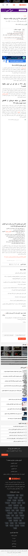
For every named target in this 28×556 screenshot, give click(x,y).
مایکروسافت (9, 518)
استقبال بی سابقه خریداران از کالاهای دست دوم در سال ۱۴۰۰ (13, 35)
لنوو (22, 518)
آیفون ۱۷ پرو (20, 500)
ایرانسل (10, 505)
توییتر (13, 510)
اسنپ (24, 503)
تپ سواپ (8, 510)
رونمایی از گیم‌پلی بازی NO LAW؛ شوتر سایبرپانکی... (13, 381)
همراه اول (16, 520)
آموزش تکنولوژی (14, 463)
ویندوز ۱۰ (22, 525)
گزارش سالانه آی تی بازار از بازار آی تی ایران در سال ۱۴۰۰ (15, 257)
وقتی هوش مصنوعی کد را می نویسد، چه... (14, 418)
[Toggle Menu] (14, 5)
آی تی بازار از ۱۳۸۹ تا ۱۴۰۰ (18, 32)
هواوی (10, 520)
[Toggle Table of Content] (22, 30)
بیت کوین (22, 510)
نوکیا (20, 520)
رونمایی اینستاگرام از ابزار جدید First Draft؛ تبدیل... (12, 386)
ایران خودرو (16, 505)
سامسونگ (22, 515)
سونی (19, 112)
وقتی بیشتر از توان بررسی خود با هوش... (15, 399)
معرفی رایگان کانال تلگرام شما (18, 426)
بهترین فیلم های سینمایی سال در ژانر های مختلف (18, 363)
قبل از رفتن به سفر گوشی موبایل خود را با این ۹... (17, 356)
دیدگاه (24, 322)
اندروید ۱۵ (14, 503)
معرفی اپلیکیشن (14, 471)
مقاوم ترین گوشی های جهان (20, 273)
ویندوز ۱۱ (17, 525)
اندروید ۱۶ (8, 503)
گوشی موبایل (8, 231)
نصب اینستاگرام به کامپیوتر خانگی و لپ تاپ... (15, 429)
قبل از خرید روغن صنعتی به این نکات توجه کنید (17, 293)
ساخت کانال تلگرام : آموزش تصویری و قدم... (15, 432)
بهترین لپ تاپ (9, 508)
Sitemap (14, 546)
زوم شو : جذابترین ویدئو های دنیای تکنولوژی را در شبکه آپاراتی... (15, 361)
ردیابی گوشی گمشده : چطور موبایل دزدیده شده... (14, 438)
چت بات (11, 525)
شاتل (13, 515)
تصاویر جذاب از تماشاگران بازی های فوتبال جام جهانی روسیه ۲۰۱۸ (15, 358)
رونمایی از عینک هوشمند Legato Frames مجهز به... (12, 371)
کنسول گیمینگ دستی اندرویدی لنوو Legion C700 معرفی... (11, 390)
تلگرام (17, 510)
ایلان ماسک (22, 508)
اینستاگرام (16, 508)
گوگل (7, 525)
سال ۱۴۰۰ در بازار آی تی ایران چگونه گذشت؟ (15, 33)
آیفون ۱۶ (15, 498)
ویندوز (7, 523)
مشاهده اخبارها (4, 454)
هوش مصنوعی (5, 94)
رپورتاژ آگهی (14, 544)
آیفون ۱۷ (10, 498)
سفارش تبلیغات (14, 535)
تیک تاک (21, 513)
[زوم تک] (23, 5)
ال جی (19, 503)
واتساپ (11, 523)
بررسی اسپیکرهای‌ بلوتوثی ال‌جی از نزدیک (18, 300)
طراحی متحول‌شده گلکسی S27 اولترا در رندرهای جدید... (12, 376)
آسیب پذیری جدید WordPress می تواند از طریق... (13, 413)
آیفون (21, 498)
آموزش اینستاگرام (10, 495)
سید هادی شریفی (22, 21)
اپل (21, 505)
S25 (17, 495)
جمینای (15, 513)
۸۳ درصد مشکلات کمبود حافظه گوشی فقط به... (14, 404)
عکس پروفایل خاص (23, 354)
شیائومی (8, 515)
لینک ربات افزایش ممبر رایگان (18, 441)
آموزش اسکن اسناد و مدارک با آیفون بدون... (14, 409)
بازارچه (25, 16)
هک (16, 523)
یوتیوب (15, 528)
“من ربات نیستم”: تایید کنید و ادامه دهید (16, 435)
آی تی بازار (24, 68)
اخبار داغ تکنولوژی (14, 466)
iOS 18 (21, 495)
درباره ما (14, 538)
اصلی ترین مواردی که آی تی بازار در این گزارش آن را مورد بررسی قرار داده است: (13, 38)
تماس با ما (14, 541)
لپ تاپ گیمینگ (17, 518)
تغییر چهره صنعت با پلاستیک (20, 297)
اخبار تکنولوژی (14, 469)
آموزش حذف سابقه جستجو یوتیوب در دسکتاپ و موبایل (14, 474)
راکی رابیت (10, 513)
